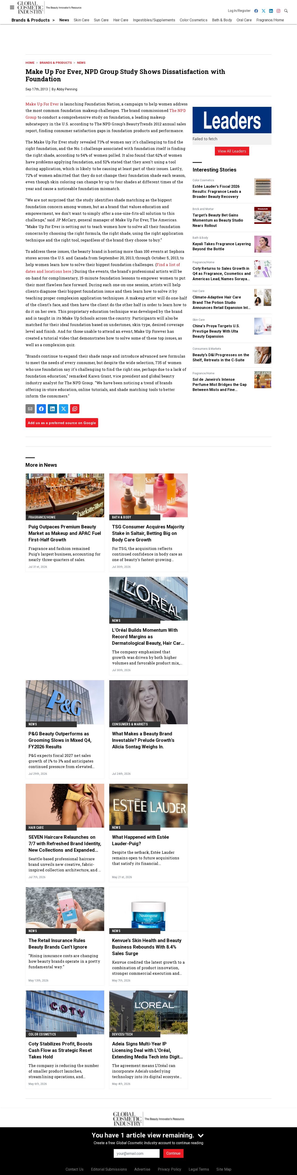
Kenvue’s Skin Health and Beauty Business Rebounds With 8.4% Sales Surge (146, 947)
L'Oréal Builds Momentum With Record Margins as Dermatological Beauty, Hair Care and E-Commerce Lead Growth (147, 636)
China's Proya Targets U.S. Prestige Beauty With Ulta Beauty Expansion (216, 331)
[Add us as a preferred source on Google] (74, 408)
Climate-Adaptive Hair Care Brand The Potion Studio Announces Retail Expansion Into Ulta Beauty (221, 302)
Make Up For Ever (42, 104)
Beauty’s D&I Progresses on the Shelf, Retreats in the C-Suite (221, 357)
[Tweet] (63, 408)
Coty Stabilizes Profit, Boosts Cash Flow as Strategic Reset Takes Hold (60, 1050)
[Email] (30, 408)
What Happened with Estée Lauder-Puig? (140, 840)
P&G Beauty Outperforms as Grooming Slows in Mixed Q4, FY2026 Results (60, 740)
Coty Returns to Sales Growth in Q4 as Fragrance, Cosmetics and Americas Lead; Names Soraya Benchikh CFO (222, 274)
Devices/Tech (122, 1034)
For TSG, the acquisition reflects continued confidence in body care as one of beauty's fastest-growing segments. (147, 554)
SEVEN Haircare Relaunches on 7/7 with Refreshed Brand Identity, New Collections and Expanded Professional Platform (65, 843)
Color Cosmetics (203, 180)
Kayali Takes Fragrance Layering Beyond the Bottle (222, 246)
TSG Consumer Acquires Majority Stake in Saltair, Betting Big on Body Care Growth (148, 533)
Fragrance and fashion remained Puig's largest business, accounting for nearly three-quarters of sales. (64, 554)
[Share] (41, 408)
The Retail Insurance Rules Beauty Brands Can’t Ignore (58, 944)
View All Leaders (232, 151)
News (81, 62)
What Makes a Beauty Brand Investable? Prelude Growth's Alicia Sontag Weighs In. (143, 740)
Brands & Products (56, 62)
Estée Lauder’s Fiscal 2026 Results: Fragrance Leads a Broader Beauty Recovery (217, 191)
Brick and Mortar (203, 209)
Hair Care (198, 291)
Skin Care (199, 319)
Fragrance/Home (203, 262)
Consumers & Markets (207, 348)
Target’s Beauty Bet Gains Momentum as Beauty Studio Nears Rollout (218, 220)
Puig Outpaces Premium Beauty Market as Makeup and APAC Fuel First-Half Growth (65, 533)
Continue (173, 1153)
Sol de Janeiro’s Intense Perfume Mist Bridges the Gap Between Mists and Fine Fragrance (220, 385)
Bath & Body (200, 237)
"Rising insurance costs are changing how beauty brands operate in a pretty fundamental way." (64, 961)
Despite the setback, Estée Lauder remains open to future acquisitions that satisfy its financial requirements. (145, 858)
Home (30, 62)
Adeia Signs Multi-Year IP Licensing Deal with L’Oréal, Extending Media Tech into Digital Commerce (147, 1050)
